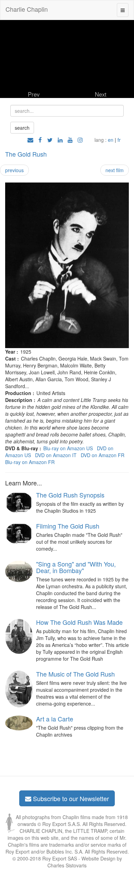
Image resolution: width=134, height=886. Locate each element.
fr (119, 139)
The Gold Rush (26, 153)
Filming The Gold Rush (67, 525)
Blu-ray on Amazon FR (30, 462)
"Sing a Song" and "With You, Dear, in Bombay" (76, 567)
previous (14, 170)
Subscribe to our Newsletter (70, 798)
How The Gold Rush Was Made (79, 622)
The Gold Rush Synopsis (70, 494)
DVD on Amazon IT (56, 455)
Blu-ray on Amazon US (68, 448)
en (110, 139)
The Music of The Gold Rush (75, 673)
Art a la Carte (54, 718)
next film (114, 170)
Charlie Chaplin (26, 8)
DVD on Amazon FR (102, 455)
